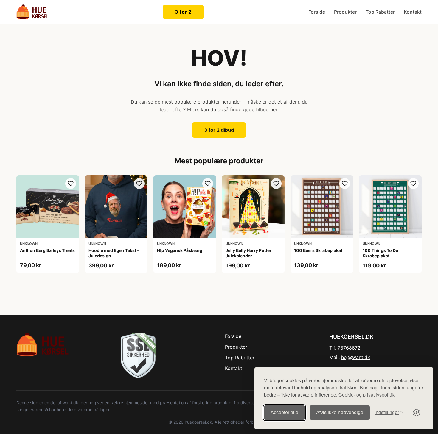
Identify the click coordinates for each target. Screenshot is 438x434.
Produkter (345, 12)
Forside (316, 12)
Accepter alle (284, 412)
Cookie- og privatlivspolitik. (366, 394)
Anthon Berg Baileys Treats (47, 250)
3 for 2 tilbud (219, 130)
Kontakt (413, 12)
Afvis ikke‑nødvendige (339, 412)
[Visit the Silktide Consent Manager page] (416, 412)
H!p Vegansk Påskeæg (179, 250)
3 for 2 (183, 12)
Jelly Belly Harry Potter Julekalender (248, 253)
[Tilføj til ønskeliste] (70, 183)
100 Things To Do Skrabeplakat (380, 253)
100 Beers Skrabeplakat (318, 250)
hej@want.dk (355, 357)
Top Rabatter (380, 12)
